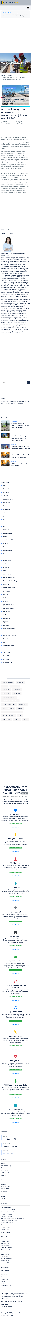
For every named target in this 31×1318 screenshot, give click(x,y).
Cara (4, 632)
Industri (13, 434)
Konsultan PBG (5, 1260)
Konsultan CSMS (5, 1241)
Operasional (7, 618)
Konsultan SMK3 (5, 1243)
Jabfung (5, 523)
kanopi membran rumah (9, 704)
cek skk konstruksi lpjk (9, 697)
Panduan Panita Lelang (10, 581)
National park (6, 719)
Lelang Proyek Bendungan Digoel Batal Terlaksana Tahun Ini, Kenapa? (19, 438)
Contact (3, 1184)
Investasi (6, 489)
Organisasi (6, 530)
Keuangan (6, 492)
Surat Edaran (5, 1225)
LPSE (4, 598)
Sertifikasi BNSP (5, 1267)
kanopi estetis (23, 704)
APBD (4, 526)
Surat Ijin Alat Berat (6, 1248)
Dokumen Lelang (8, 550)
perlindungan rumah (8, 708)
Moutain (17, 719)
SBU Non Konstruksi (6, 1258)
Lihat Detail (15, 827)
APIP (4, 516)
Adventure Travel (8, 645)
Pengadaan (6, 502)
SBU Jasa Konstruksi (6, 1250)
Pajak (5, 519)
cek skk (5, 686)
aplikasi (5, 564)
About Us (3, 1163)
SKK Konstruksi (5, 1237)
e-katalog (6, 567)
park (20, 715)
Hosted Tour (7, 656)
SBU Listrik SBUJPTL (6, 1252)
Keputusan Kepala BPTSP (8, 1210)
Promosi (5, 601)
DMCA (3, 1281)
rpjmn (5, 536)
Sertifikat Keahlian (8, 540)
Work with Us (5, 1170)
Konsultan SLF (5, 1263)
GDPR (2, 1283)
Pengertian (6, 547)
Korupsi (5, 543)
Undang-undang (6, 1207)
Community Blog (6, 1166)
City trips (6, 659)
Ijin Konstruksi (5, 1245)
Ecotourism (6, 649)
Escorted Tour (7, 662)
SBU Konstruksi (5, 1256)
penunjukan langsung (9, 605)
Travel (25, 719)
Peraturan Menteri (6, 1216)
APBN (4, 513)
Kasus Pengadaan (8, 608)
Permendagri (7, 574)
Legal (2, 1182)
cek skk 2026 (6, 693)
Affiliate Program (6, 1186)
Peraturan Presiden (6, 1214)
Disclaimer (4, 1275)
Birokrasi (6, 625)
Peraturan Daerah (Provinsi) (9, 1220)
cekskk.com (20, 682)
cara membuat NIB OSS (8, 715)
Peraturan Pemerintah (7, 1212)
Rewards (3, 1168)
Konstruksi (14, 421)
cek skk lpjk (17, 693)
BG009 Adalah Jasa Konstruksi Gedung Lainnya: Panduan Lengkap (20, 425)
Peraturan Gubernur (7, 1223)
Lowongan (6, 591)
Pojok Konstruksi (8, 639)
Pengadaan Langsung (10, 635)
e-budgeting (7, 611)
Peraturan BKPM (5, 1229)
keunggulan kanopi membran (10, 700)
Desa (4, 506)
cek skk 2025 (17, 689)
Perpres (5, 594)
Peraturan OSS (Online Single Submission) (13, 1218)
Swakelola (6, 584)
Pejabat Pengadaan (9, 577)
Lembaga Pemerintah (9, 628)
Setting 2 (3, 1198)
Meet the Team (5, 1172)
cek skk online (15, 686)
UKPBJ (5, 570)
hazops (20, 708)
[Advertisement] (15, 36)
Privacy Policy (5, 1188)
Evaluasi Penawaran (9, 615)
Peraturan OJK (5, 1227)
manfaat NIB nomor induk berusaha (12, 712)
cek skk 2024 (6, 689)
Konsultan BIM (5, 1265)
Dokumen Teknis (8, 499)
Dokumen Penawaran (9, 588)
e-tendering (7, 560)
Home (4, 12)
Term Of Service (6, 1277)
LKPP (4, 553)
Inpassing (6, 622)
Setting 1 (3, 1196)
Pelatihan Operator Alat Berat (9, 1239)
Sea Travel (6, 652)
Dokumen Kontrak (10, 88)
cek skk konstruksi (8, 682)
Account (3, 1180)
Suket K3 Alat (5, 1254)
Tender (5, 496)
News (9, 12)
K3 (4, 642)
